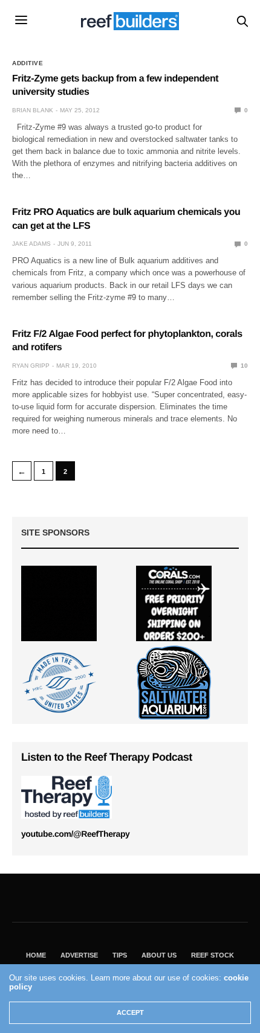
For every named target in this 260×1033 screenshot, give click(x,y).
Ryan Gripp (31, 365)
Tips (119, 955)
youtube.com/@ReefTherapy (75, 834)
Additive (27, 63)
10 (243, 365)
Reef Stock (212, 955)
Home (36, 955)
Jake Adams (31, 243)
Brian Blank (32, 110)
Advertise (79, 955)
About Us (159, 955)
